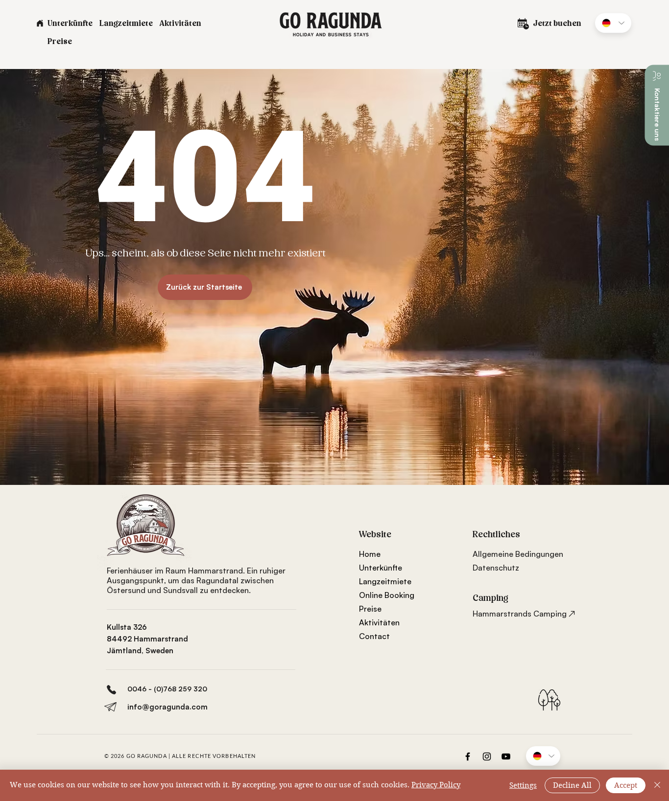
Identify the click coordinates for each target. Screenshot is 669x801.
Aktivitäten (379, 622)
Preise (370, 609)
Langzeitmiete (385, 581)
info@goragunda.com (167, 706)
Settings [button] (523, 785)
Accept (625, 785)
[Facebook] (467, 756)
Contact (374, 636)
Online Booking (386, 595)
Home (370, 554)
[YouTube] (506, 756)
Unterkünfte (380, 567)
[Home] (40, 23)
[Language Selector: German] (613, 23)
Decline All (572, 785)
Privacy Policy (435, 784)
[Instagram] (486, 756)
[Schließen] (657, 785)
